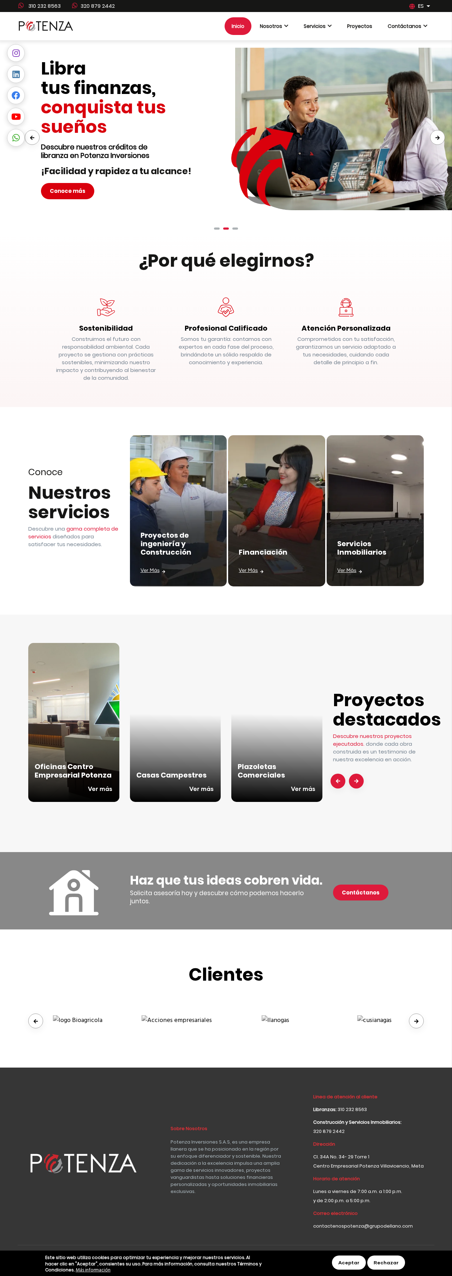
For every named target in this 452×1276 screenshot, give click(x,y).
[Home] (46, 26)
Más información (93, 1271)
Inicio (238, 26)
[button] (217, 229)
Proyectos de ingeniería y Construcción (166, 543)
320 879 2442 (98, 6)
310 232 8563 (44, 6)
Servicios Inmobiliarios (361, 548)
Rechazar (386, 1262)
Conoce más (67, 191)
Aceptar (348, 1262)
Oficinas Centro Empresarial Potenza (73, 771)
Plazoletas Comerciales (261, 771)
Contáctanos (361, 892)
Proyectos (359, 26)
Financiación (263, 552)
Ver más (150, 570)
